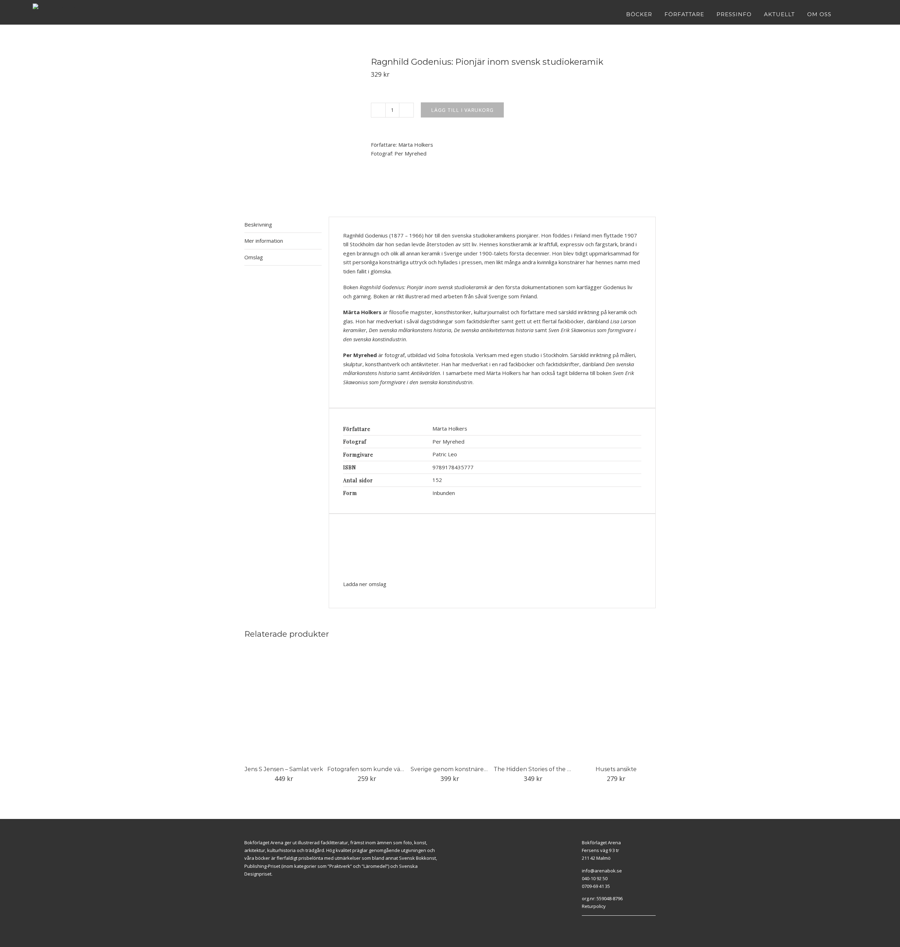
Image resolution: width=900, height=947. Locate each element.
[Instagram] (591, 924)
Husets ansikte (616, 769)
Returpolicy (594, 906)
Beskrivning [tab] (258, 224)
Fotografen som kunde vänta (368, 769)
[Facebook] (583, 924)
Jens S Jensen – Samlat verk (284, 769)
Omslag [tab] (253, 257)
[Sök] (865, 14)
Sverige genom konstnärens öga (456, 769)
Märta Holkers (415, 144)
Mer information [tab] (263, 240)
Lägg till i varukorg (462, 110)
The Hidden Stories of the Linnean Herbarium (558, 769)
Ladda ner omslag (364, 583)
